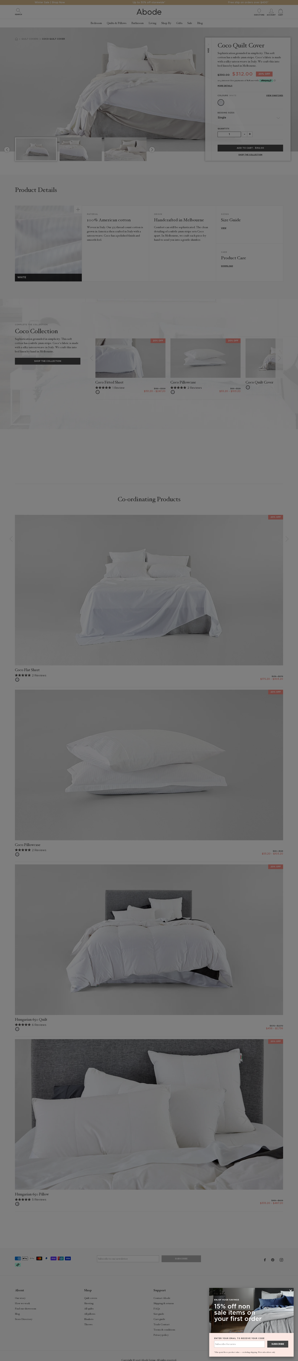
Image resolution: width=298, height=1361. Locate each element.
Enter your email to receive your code (239, 1338)
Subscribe (277, 1344)
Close (149, 680)
